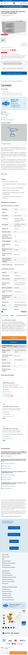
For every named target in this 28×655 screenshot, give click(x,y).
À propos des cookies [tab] (21, 315)
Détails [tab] (12, 315)
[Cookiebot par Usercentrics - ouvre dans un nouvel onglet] (21, 312)
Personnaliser (13, 342)
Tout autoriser (14, 337)
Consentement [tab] (4, 315)
